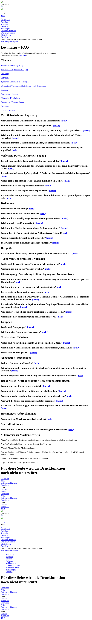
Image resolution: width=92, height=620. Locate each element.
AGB (3, 481)
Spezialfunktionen (8, 110)
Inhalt (3, 522)
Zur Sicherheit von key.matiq (12, 66)
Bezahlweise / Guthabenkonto (12, 102)
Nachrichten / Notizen (9, 94)
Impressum (5, 479)
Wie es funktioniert (8, 33)
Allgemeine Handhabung (10, 98)
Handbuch (5, 485)
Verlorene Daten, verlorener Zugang (14, 70)
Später (15, 41)
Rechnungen (6, 106)
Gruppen (4, 90)
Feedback (22, 55)
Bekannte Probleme (8, 31)
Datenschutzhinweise (9, 483)
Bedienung (5, 74)
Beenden (4, 37)
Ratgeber (4, 22)
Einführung (5, 20)
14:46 (3, 509)
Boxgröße (5, 78)
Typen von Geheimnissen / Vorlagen (15, 82)
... (1, 11)
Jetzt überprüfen (7, 41)
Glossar (4, 489)
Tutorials (4, 24)
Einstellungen (6, 35)
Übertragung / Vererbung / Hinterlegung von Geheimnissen (23, 86)
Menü (3, 16)
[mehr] (64, 120)
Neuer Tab (5, 492)
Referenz (4, 26)
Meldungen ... (6, 29)
